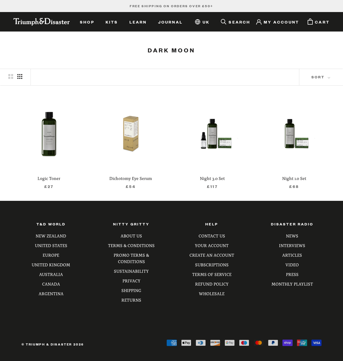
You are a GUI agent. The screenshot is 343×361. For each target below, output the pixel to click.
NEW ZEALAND (51, 236)
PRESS (292, 274)
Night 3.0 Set (212, 178)
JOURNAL (170, 22)
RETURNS (131, 300)
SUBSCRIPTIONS (212, 264)
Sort (318, 77)
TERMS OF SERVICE (212, 274)
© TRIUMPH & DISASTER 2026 (52, 344)
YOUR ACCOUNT (212, 245)
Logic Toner (49, 178)
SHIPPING (131, 290)
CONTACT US (212, 236)
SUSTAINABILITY (131, 271)
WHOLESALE (212, 293)
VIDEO (292, 264)
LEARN (138, 22)
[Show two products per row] (10, 76)
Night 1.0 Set (294, 178)
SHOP (87, 22)
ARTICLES (292, 255)
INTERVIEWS (292, 245)
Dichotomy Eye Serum (130, 178)
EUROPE (51, 255)
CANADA (51, 284)
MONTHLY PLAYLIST (292, 284)
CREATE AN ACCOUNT (211, 255)
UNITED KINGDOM (51, 264)
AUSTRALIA (51, 274)
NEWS (292, 236)
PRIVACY (131, 280)
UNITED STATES (51, 245)
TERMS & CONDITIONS (131, 245)
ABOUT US (131, 236)
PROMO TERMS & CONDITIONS (131, 258)
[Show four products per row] (19, 76)
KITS (112, 22)
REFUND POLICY (212, 284)
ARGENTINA (51, 293)
